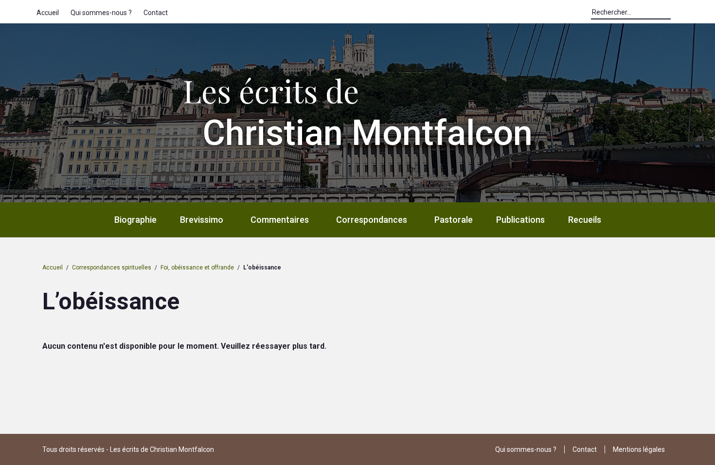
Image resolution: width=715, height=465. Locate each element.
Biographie (135, 220)
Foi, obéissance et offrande (197, 267)
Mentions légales (639, 449)
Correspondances (371, 220)
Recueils (584, 220)
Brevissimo (201, 220)
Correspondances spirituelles (111, 267)
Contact (155, 13)
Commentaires (279, 220)
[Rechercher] (676, 14)
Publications (520, 220)
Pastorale (453, 220)
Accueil (47, 13)
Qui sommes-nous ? (101, 13)
